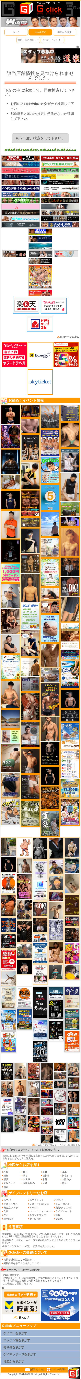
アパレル (34, 1207)
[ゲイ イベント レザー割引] (8, 940)
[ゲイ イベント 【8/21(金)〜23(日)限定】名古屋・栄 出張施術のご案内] (50, 593)
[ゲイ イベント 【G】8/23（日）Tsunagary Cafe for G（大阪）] (40, 937)
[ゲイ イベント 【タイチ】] (50, 655)
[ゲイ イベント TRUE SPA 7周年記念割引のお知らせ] (50, 628)
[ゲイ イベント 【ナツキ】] (10, 621)
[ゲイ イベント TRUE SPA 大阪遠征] (10, 736)
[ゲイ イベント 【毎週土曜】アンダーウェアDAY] (30, 411)
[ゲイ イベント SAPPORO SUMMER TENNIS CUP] (40, 1051)
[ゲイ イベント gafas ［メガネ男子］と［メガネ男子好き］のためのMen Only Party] (50, 470)
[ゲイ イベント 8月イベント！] (70, 654)
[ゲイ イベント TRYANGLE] (40, 869)
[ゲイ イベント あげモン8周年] (72, 1041)
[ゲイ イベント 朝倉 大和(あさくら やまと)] (30, 425)
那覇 (6, 1187)
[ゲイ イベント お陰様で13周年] (70, 509)
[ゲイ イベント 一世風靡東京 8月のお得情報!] (10, 785)
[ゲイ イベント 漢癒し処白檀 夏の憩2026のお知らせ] (50, 547)
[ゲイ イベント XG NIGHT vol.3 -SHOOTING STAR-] (40, 890)
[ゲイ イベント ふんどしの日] (72, 904)
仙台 (25, 1172)
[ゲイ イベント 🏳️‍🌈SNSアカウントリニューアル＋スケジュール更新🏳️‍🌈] (30, 666)
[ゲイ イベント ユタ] (24, 865)
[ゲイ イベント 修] (70, 566)
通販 (57, 1215)
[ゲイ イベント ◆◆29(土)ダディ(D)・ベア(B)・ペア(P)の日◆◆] (73, 1096)
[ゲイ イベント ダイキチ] (56, 867)
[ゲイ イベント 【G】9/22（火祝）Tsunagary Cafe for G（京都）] (46, 1102)
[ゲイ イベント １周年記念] (70, 609)
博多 (64, 1183)
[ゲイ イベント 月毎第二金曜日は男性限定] (7, 1071)
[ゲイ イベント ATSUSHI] (50, 523)
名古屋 (26, 1179)
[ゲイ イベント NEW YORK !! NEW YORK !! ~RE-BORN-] (50, 416)
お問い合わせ (37, 1369)
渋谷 (25, 1175)
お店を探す (40, 32)
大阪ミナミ (9, 1183)
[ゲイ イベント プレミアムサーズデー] (60, 1095)
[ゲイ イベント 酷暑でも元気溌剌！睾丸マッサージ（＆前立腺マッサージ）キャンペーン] (70, 635)
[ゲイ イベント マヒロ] (56, 882)
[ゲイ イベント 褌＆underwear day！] (40, 974)
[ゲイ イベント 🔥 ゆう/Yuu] (30, 706)
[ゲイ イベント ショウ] (10, 644)
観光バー (60, 1200)
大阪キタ (66, 1179)
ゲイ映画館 (35, 1218)
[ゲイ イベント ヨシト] (72, 972)
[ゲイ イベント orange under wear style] (8, 883)
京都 (44, 1179)
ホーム (16, 32)
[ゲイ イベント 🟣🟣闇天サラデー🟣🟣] (10, 551)
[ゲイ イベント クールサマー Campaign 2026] (70, 674)
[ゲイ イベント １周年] (56, 1030)
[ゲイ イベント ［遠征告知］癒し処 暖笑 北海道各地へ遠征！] (10, 694)
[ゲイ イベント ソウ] (56, 972)
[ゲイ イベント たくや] (20, 1087)
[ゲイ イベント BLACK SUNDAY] (40, 848)
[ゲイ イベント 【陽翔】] (24, 909)
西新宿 (46, 1175)
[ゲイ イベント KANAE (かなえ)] (50, 775)
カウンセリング (37, 1215)
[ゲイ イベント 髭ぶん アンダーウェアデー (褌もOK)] (24, 847)
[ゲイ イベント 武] (40, 925)
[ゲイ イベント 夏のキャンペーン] (50, 572)
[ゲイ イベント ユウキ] (70, 541)
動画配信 (8, 1218)
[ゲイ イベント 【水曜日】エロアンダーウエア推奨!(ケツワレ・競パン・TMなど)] (60, 1108)
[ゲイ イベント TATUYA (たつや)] (8, 864)
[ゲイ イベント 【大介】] (60, 1084)
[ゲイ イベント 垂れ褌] (30, 813)
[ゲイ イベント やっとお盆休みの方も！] (30, 503)
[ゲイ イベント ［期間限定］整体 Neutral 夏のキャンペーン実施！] (70, 486)
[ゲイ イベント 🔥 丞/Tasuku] (60, 1075)
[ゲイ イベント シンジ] (30, 760)
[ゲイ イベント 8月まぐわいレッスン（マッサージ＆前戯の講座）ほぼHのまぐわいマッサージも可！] (50, 674)
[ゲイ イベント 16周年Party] (8, 1020)
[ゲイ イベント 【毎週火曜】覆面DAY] (46, 1111)
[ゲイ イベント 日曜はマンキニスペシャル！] (8, 925)
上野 (44, 1172)
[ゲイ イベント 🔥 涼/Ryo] (60, 1067)
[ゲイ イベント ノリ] (56, 952)
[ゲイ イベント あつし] (33, 1088)
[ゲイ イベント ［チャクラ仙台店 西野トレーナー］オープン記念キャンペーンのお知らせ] (10, 524)
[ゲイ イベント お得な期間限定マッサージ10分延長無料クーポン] (30, 643)
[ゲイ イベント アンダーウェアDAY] (70, 715)
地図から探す (64, 32)
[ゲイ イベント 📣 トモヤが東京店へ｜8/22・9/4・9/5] (30, 786)
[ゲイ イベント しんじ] (46, 1071)
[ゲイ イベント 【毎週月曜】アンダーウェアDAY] (46, 1094)
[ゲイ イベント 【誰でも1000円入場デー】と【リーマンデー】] (46, 1085)
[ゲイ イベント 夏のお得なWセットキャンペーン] (70, 788)
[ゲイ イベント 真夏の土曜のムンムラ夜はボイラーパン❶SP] (50, 699)
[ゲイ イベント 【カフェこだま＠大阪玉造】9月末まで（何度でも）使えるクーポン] (70, 735)
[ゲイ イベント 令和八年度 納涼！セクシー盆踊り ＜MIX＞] (70, 812)
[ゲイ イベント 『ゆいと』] (72, 847)
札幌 (6, 1172)
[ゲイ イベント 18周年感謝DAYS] (56, 992)
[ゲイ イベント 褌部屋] (30, 684)
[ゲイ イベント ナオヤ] (50, 728)
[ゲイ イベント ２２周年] (8, 1041)
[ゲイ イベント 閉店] (8, 997)
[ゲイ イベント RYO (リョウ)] (10, 414)
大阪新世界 (29, 1183)
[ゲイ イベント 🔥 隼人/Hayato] (46, 1138)
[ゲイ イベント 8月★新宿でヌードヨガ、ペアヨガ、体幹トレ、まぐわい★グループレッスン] (8, 978)
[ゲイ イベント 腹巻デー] (56, 930)
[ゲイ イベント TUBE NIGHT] (40, 953)
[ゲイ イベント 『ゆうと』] (30, 540)
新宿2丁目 (67, 1175)
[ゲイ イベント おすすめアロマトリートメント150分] (46, 1120)
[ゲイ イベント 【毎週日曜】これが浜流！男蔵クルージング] (72, 921)
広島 (44, 1183)
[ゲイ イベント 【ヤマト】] (73, 1136)
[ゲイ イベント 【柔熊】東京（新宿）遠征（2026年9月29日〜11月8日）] (60, 1135)
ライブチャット (63, 1211)
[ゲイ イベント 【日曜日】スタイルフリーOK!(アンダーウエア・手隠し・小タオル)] (40, 909)
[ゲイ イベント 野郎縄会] (33, 1071)
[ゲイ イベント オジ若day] (7, 1106)
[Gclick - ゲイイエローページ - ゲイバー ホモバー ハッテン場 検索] (40, 8)
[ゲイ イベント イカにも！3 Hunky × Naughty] (10, 811)
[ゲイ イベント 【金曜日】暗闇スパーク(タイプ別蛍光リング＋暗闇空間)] (73, 1083)
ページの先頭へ (58, 1369)
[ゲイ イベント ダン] (8, 905)
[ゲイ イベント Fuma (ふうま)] (10, 499)
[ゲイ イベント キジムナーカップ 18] (72, 1019)
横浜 (6, 1179)
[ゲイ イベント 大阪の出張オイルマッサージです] (10, 595)
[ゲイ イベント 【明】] (7, 1088)
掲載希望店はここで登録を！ (19, 1259)
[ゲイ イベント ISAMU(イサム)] (24, 966)
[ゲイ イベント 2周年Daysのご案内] (56, 1009)
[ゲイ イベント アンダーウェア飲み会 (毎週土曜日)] (70, 413)
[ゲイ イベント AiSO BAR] (60, 1122)
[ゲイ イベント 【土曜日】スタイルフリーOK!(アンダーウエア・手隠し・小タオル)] (70, 586)
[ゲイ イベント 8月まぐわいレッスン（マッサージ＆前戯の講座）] (10, 482)
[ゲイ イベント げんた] (33, 1106)
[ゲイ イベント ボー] (8, 846)
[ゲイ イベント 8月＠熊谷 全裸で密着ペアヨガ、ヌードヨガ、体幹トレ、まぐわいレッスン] (10, 718)
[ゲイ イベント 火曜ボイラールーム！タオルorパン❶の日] (33, 1124)
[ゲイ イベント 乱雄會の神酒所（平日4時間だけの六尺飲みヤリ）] (20, 1105)
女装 (6, 1211)
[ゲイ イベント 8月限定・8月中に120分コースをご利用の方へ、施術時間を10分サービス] (10, 667)
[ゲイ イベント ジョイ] (72, 865)
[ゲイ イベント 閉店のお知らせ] (40, 1002)
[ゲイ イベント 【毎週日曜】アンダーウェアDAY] (56, 896)
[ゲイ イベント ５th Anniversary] (40, 1029)
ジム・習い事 (62, 1204)
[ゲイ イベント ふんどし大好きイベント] (30, 563)
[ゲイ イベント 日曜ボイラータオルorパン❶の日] (24, 886)
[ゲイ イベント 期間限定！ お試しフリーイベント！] (30, 522)
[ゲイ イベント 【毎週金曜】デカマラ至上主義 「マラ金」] (46, 1129)
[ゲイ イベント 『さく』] (7, 1124)
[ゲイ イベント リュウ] (30, 587)
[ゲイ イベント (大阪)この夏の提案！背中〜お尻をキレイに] (70, 460)
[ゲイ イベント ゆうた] (20, 1070)
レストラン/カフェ (39, 1204)
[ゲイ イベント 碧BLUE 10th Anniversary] (10, 461)
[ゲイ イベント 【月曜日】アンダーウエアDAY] (73, 1109)
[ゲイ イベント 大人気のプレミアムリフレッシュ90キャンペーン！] (70, 521)
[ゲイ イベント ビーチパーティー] (24, 1019)
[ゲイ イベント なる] (73, 1069)
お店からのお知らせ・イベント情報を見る (57, 1145)
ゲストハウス (11, 1204)
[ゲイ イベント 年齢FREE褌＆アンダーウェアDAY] (50, 797)
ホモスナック (36, 1200)
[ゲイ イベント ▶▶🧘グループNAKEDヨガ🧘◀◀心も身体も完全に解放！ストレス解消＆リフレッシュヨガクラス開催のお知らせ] (72, 934)
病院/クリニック (64, 1207)
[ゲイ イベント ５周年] (50, 497)
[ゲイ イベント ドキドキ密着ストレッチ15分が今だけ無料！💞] (50, 753)
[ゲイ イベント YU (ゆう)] (70, 699)
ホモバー (8, 1200)
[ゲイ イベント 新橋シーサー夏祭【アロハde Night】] (50, 823)
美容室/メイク (11, 1207)
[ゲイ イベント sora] (70, 434)
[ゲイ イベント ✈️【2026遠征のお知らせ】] (70, 764)
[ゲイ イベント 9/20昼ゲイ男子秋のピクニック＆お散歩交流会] (20, 1122)
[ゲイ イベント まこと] (56, 910)
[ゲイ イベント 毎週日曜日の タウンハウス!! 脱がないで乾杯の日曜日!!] (8, 959)
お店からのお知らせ (28, 40)
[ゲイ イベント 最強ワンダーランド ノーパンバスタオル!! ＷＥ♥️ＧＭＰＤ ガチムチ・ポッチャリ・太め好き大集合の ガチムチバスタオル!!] (50, 442)
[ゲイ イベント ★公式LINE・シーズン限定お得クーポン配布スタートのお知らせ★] (10, 572)
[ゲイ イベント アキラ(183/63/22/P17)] (24, 950)
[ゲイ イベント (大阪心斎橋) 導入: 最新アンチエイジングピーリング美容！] (30, 734)
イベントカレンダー (52, 40)
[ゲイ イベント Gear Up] (30, 447)
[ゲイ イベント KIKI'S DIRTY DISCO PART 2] (72, 953)
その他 (59, 1218)
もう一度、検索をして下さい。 (40, 138)
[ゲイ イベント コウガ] (10, 757)
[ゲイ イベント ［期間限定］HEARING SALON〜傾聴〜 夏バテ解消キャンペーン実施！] (30, 475)
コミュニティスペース (41, 1211)
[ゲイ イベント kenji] (56, 848)
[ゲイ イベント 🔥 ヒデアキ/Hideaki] (24, 931)
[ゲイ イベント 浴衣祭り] (10, 436)
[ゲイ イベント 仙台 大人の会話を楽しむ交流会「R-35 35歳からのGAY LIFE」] (24, 997)
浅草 (64, 1172)
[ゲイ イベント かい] (72, 883)
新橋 (6, 1175)
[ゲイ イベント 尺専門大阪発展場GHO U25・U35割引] (73, 1122)
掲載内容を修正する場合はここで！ (22, 1263)
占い (6, 1215)
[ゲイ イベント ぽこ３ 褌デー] (30, 615)
